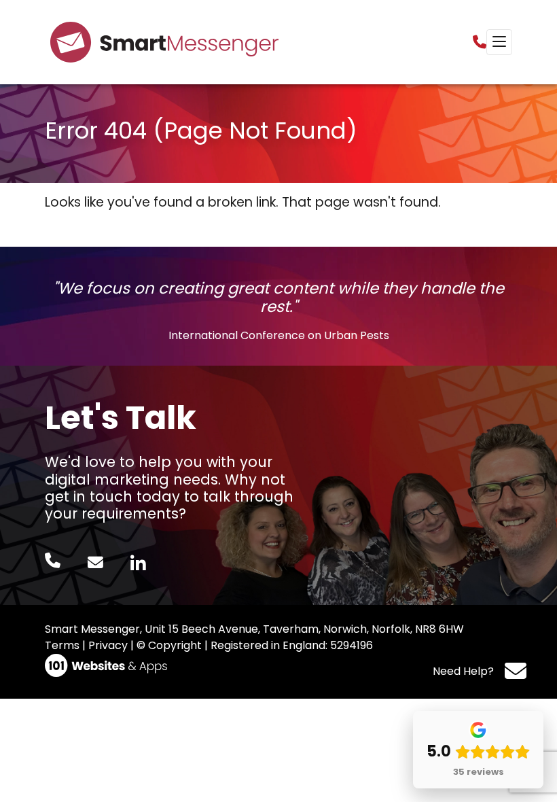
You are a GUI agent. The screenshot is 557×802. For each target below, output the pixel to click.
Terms (62, 645)
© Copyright (169, 645)
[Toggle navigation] (499, 42)
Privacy (108, 645)
